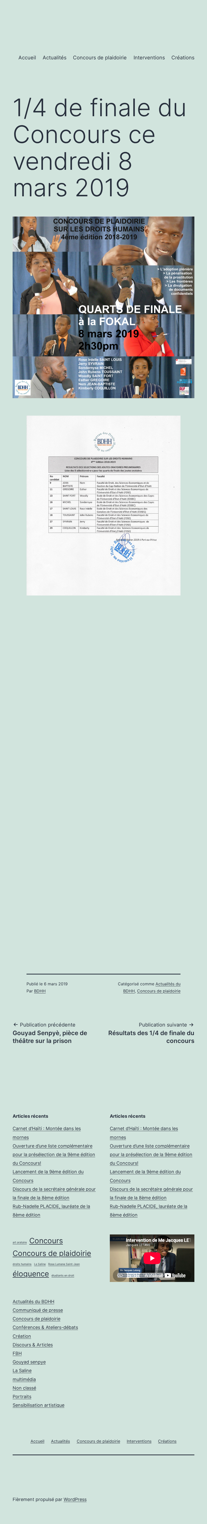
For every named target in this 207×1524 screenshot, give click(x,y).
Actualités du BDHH (33, 1301)
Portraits (22, 1396)
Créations (182, 58)
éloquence (31, 1273)
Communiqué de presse (38, 1310)
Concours (46, 1240)
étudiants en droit (62, 1275)
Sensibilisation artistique (38, 1405)
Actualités (54, 58)
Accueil (27, 58)
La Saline (40, 1264)
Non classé (24, 1388)
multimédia (24, 1379)
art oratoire (20, 1242)
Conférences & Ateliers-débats (45, 1327)
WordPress (75, 1499)
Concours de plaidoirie (100, 58)
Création (22, 1336)
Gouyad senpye (29, 1362)
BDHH (40, 990)
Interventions (149, 58)
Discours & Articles (33, 1344)
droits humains (22, 1264)
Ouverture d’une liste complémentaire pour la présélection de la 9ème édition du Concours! (54, 1154)
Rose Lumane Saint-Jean (64, 1264)
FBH (17, 1353)
